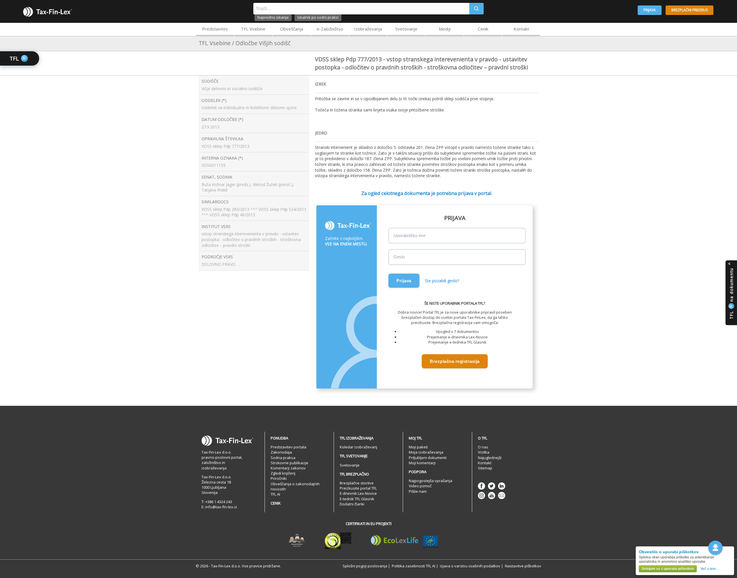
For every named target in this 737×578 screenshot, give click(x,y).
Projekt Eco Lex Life (404, 540)
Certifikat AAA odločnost (297, 540)
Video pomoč (420, 485)
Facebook (481, 486)
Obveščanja (291, 29)
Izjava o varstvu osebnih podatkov (470, 565)
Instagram (481, 495)
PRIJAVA (649, 9)
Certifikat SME (338, 540)
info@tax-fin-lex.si (221, 506)
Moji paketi (418, 447)
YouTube (491, 495)
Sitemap (485, 468)
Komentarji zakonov (288, 468)
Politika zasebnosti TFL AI (413, 565)
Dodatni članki (352, 504)
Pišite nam (418, 491)
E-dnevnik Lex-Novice (358, 493)
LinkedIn (501, 486)
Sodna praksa (283, 457)
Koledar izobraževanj (358, 447)
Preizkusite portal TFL (358, 488)
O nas (483, 447)
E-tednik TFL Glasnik (357, 498)
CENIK (276, 503)
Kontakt (521, 29)
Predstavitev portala (288, 447)
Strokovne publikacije (289, 462)
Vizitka (483, 452)
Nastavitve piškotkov (523, 565)
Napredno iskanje (273, 17)
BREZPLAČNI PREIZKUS (689, 9)
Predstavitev (215, 29)
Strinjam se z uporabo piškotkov (667, 569)
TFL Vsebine (253, 29)
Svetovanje (406, 29)
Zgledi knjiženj (283, 473)
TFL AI (275, 494)
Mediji (445, 29)
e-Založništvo (330, 29)
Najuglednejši (490, 457)
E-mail (501, 495)
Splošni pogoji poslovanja (365, 565)
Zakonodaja (281, 452)
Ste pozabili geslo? (442, 280)
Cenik (483, 29)
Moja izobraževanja (426, 452)
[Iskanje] (476, 8)
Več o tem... (709, 569)
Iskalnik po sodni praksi (318, 17)
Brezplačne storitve (357, 483)
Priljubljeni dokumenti (428, 457)
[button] (715, 548)
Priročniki (279, 478)
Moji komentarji (422, 462)
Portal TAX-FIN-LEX (47, 12)
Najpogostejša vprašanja (430, 480)
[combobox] (361, 8)
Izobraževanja (368, 29)
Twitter (491, 486)
